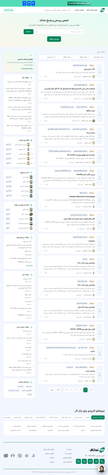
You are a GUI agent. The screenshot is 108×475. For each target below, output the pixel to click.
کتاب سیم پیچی (27, 241)
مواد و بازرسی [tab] (17, 417)
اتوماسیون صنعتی (27, 390)
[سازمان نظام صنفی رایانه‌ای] (12, 455)
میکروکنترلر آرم (32, 430)
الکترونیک (20, 386)
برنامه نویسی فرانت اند (79, 426)
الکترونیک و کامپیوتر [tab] (98, 417)
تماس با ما (68, 453)
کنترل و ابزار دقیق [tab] (66, 417)
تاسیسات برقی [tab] (78, 417)
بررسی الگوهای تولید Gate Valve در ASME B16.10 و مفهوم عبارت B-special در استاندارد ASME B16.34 (19, 99)
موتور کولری (28, 347)
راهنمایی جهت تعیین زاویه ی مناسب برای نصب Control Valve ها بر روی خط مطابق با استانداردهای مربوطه (19, 108)
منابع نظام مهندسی (26, 354)
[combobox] (97, 57)
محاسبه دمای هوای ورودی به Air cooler (21, 258)
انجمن (52, 462)
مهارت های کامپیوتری (96, 430)
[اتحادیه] (26, 455)
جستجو (28, 32)
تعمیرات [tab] (87, 417)
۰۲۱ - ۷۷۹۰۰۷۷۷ (90, 456)
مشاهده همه (29, 266)
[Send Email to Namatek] (90, 461)
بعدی (52, 390)
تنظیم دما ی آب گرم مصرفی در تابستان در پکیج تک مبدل (19, 339)
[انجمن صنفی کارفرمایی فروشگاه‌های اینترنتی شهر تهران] (19, 455)
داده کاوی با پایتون (31, 426)
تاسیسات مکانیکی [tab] (53, 417)
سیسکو (83, 430)
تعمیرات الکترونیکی (14, 390)
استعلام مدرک (67, 462)
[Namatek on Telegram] (96, 461)
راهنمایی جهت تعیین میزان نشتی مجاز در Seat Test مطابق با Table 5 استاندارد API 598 (19, 117)
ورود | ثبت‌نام (9, 10)
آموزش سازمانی (79, 10)
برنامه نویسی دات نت (63, 426)
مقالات (52, 458)
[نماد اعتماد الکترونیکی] (33, 455)
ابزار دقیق (29, 386)
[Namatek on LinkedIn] (84, 461)
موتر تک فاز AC (27, 331)
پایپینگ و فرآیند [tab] (28, 417)
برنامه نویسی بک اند (96, 426)
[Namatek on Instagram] (78, 461)
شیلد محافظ (28, 251)
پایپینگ (30, 394)
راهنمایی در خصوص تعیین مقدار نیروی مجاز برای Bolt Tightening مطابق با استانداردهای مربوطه (18, 90)
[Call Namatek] (102, 461)
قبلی (91, 390)
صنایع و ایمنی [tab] (6, 417)
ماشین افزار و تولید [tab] (41, 417)
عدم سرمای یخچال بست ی (24, 361)
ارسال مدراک (28, 255)
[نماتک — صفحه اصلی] (102, 10)
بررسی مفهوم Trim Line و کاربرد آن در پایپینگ (19, 82)
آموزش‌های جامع (92, 10)
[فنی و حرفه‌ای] (5, 455)
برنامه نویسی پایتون (48, 426)
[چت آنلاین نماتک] (101, 468)
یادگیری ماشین (16, 426)
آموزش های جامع (49, 449)
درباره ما (69, 449)
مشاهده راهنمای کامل (27, 69)
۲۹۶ (58, 390)
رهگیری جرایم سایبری (63, 430)
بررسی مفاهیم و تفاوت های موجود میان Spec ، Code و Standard (19, 127)
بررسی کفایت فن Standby (24, 262)
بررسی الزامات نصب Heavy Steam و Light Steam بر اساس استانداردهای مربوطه (20, 368)
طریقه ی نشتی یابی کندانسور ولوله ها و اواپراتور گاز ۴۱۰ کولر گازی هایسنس (18, 246)
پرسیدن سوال (54, 39)
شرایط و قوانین (67, 458)
